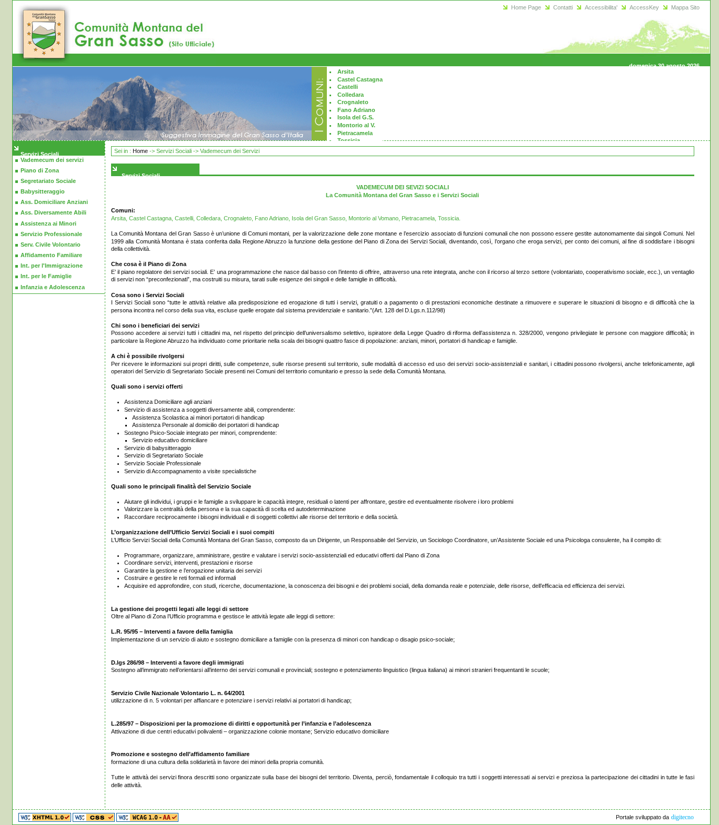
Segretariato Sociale (48, 181)
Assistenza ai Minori (48, 223)
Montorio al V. (356, 125)
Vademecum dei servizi (52, 160)
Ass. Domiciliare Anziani (54, 202)
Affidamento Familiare (51, 255)
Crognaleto (352, 102)
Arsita (345, 71)
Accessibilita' (601, 7)
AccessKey (644, 7)
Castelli (347, 87)
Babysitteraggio (43, 191)
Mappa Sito (685, 7)
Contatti (563, 7)
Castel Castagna (360, 79)
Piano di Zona (40, 170)
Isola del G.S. (355, 117)
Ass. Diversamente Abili (53, 212)
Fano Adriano (356, 110)
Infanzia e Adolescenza (53, 287)
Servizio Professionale (51, 234)
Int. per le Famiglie (46, 276)
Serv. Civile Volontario (51, 244)
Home (140, 151)
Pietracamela (355, 133)
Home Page (526, 7)
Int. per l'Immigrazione (52, 265)
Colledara (350, 94)
